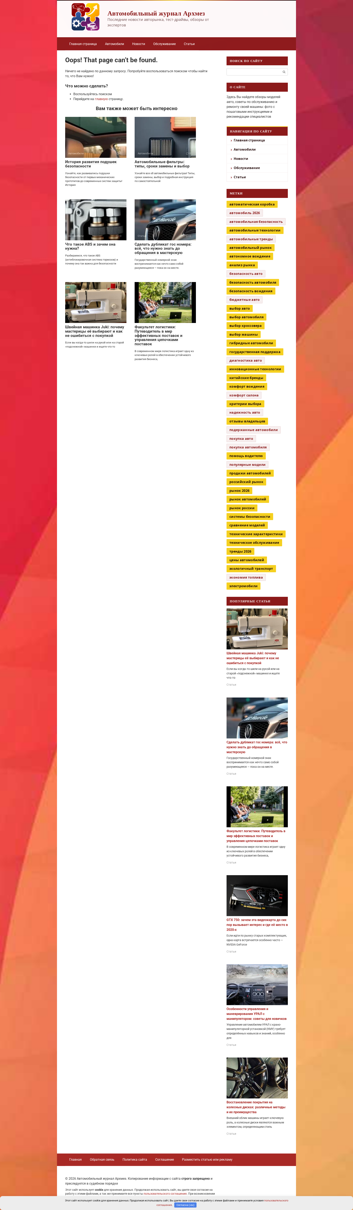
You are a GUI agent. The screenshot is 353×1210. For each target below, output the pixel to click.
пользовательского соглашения (165, 1193)
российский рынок (246, 482)
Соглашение (164, 1159)
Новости (138, 44)
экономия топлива (246, 577)
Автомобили (114, 44)
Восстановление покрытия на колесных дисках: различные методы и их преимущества (256, 1107)
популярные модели (247, 464)
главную (101, 99)
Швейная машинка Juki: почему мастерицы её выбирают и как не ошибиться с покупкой (94, 331)
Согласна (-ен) (185, 1205)
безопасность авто (246, 273)
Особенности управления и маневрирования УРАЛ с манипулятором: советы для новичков (257, 1014)
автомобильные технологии (255, 230)
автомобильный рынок (250, 247)
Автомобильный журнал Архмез (156, 13)
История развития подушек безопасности (91, 163)
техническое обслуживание (254, 542)
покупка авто (241, 438)
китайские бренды (246, 378)
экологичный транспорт (251, 568)
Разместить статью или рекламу (207, 1159)
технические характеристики (256, 534)
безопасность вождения (251, 291)
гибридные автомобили (251, 343)
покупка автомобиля (248, 447)
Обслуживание (164, 44)
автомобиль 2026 (244, 213)
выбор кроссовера (245, 325)
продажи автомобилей (250, 473)
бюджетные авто (244, 299)
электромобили (243, 586)
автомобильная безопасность (256, 221)
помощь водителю (246, 456)
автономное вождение (249, 256)
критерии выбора (245, 404)
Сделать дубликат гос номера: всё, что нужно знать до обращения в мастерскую (163, 248)
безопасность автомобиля (252, 282)
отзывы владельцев (247, 421)
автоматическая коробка (252, 204)
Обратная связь (102, 1159)
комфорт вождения (246, 386)
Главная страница (83, 44)
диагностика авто (245, 360)
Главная (75, 1159)
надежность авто (244, 412)
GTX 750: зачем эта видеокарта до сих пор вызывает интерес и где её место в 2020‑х (257, 925)
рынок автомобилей (247, 499)
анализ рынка (242, 265)
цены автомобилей (246, 560)
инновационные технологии (255, 369)
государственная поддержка (254, 352)
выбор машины (243, 334)
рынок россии (242, 508)
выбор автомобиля (246, 317)
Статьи (189, 44)
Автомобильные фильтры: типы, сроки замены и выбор (162, 163)
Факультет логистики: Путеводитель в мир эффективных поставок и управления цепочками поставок (158, 336)
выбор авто (239, 308)
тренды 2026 (240, 551)
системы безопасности (249, 516)
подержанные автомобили (253, 430)
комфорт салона (244, 395)
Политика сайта (135, 1159)
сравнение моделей (247, 525)
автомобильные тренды (251, 239)
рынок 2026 (239, 490)
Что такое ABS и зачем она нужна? (90, 246)
